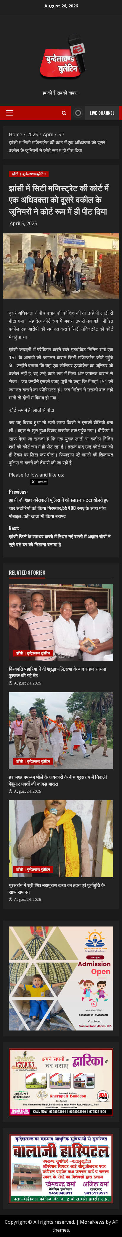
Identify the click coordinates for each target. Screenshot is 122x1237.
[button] (9, 113)
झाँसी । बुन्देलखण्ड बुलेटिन (29, 173)
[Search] (64, 113)
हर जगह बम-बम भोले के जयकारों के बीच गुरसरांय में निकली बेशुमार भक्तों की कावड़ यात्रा (58, 780)
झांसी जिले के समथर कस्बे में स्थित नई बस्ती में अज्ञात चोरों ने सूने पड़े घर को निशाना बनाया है (59, 536)
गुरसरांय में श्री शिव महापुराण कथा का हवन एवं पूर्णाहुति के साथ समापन (57, 888)
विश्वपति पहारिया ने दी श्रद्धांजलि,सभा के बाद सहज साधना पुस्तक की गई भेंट (57, 672)
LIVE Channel (102, 113)
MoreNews (92, 1222)
